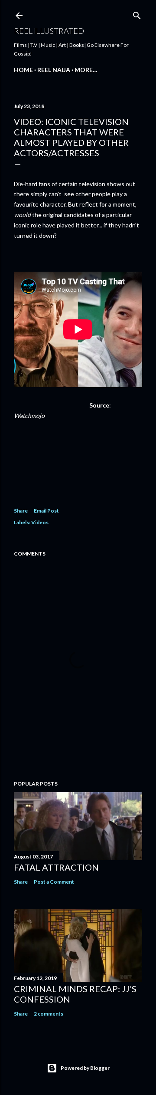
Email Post (46, 510)
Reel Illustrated (49, 31)
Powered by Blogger (85, 1068)
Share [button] (21, 510)
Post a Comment (54, 881)
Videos (40, 522)
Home (23, 69)
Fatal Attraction (56, 867)
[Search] (137, 13)
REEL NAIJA (53, 69)
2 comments (48, 1013)
